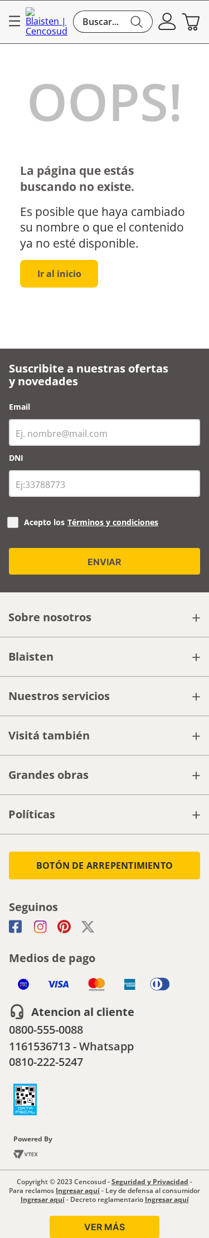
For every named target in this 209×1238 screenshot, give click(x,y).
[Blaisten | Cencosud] (46, 22)
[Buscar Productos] (136, 21)
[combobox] (113, 22)
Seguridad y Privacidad (149, 1181)
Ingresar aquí (78, 1190)
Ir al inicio (59, 274)
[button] (167, 22)
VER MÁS (104, 1226)
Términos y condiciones (112, 522)
